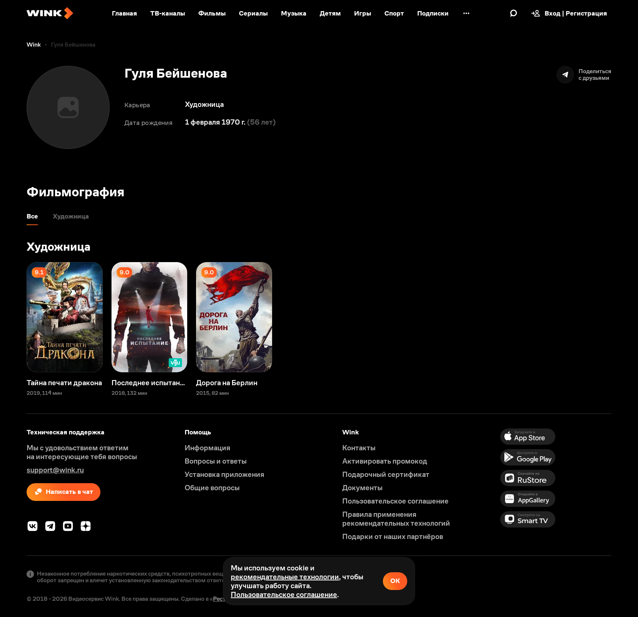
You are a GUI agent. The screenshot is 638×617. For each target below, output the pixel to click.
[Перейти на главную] (50, 13)
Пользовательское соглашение (284, 594)
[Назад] (13, 317)
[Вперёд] (624, 317)
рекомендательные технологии (285, 577)
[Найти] (513, 13)
